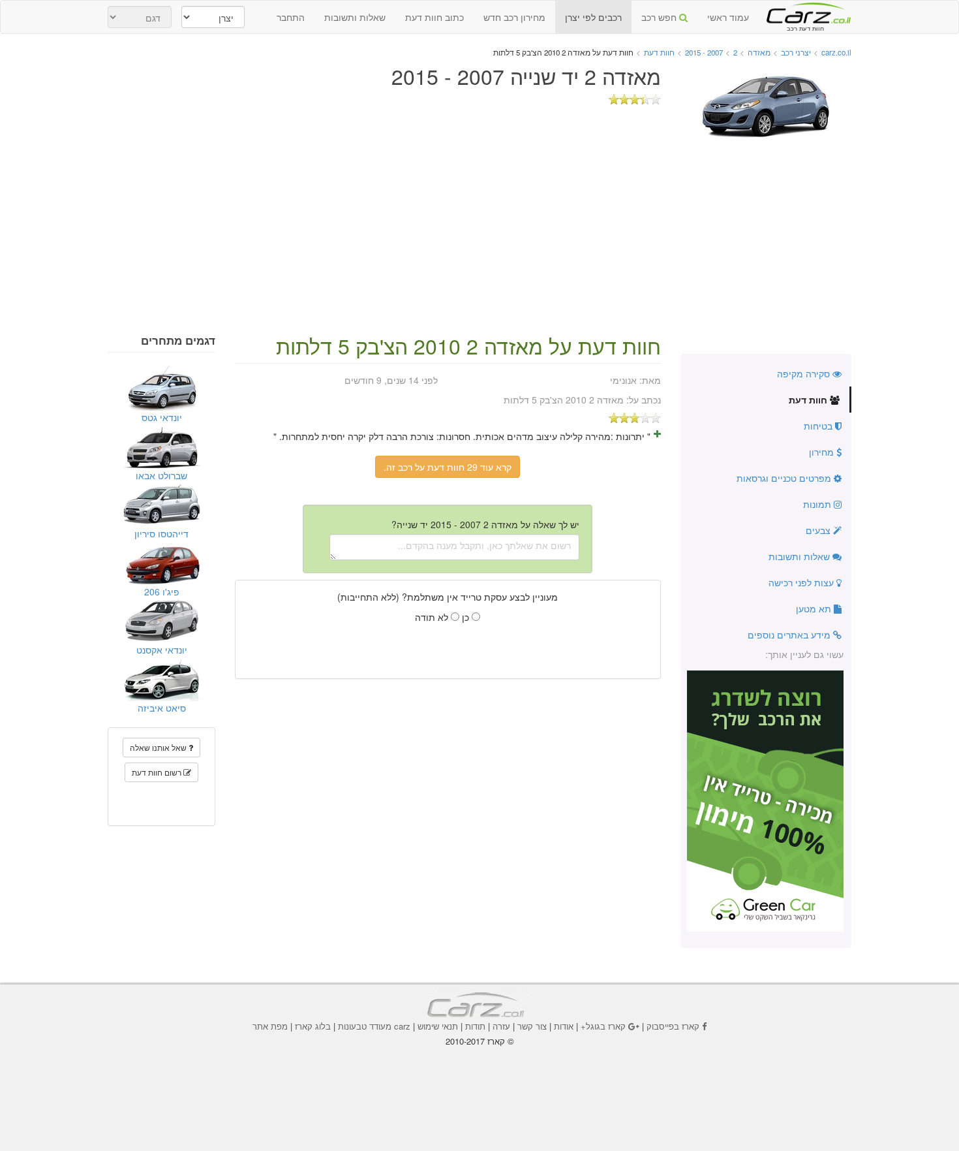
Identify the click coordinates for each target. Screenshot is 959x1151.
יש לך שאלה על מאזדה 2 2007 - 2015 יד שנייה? (485, 524)
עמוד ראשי (728, 17)
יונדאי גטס (162, 417)
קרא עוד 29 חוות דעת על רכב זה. (447, 466)
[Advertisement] (479, 236)
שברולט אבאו (161, 475)
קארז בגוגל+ (603, 1026)
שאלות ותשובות (355, 17)
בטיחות (819, 425)
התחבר (291, 17)
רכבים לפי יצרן (593, 17)
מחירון (822, 451)
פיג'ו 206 (161, 591)
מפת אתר (270, 1026)
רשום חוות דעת (157, 772)
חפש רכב (660, 17)
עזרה (501, 1026)
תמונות (818, 504)
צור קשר (532, 1026)
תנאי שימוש (438, 1026)
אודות (563, 1026)
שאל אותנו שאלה (159, 747)
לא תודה (433, 616)
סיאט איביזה (162, 707)
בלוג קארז (313, 1026)
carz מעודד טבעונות (374, 1026)
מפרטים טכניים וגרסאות (785, 477)
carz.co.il (836, 52)
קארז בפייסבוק (673, 1026)
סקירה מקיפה (804, 373)
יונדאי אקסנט (161, 649)
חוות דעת (809, 399)
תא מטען (815, 608)
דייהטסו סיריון (161, 533)
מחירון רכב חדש (514, 17)
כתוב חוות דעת (434, 17)
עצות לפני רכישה (802, 582)
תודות (475, 1026)
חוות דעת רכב (805, 12)
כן (467, 616)
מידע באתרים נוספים (790, 634)
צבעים (819, 530)
